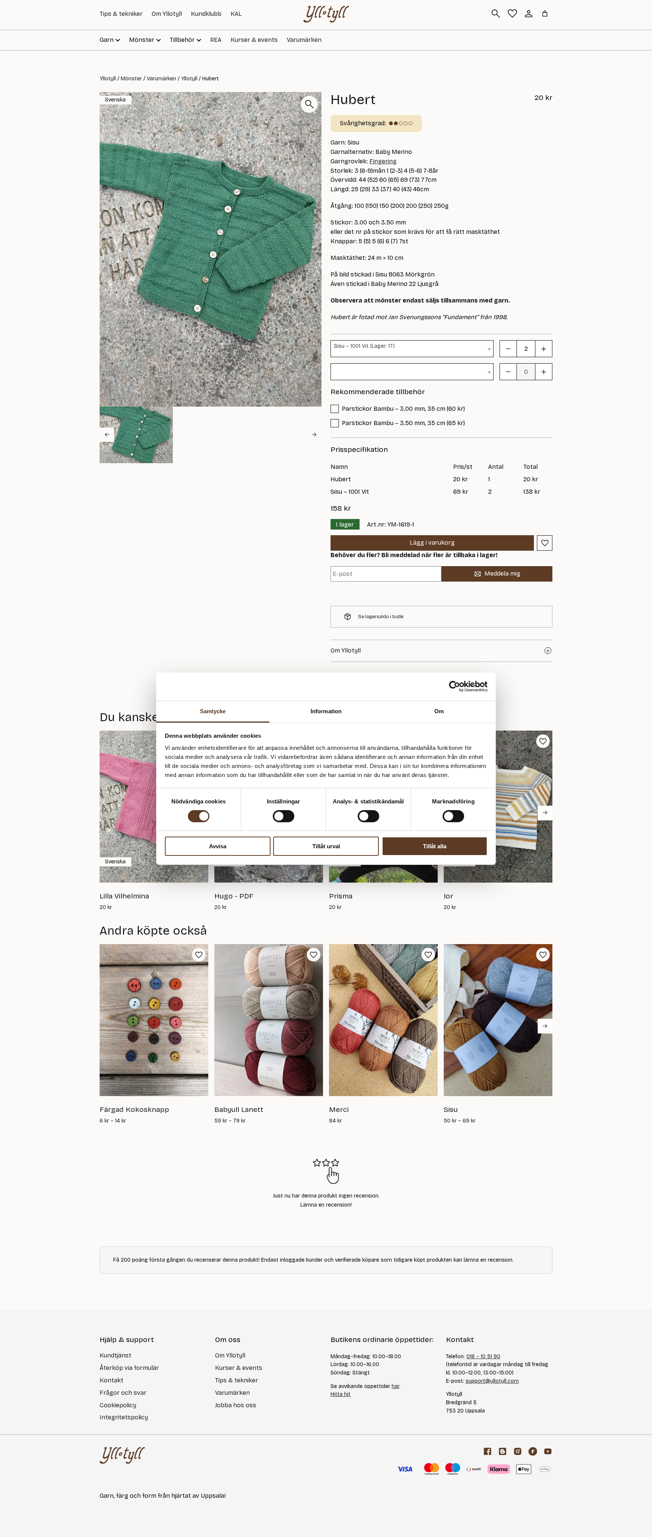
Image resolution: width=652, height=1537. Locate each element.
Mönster (131, 78)
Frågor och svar (123, 1392)
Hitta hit (341, 1394)
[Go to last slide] (107, 434)
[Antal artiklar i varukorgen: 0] (544, 13)
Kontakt (111, 1380)
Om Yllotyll (167, 13)
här (395, 1386)
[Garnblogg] (502, 1451)
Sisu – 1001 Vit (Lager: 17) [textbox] (364, 346)
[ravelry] (532, 1451)
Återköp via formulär (129, 1367)
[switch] (283, 816)
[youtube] (547, 1451)
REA (215, 39)
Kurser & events (254, 39)
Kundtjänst (115, 1355)
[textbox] (412, 367)
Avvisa (217, 846)
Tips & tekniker (121, 13)
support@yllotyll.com (492, 1381)
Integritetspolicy (124, 1417)
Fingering (383, 161)
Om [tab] (439, 711)
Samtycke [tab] (213, 711)
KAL (236, 13)
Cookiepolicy (118, 1405)
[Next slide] (314, 434)
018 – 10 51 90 (483, 1356)
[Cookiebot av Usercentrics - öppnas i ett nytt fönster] (454, 686)
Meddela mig (502, 573)
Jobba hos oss (235, 1405)
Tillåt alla (434, 846)
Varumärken (304, 39)
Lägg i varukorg (432, 542)
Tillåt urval (326, 846)
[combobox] (412, 348)
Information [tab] (326, 711)
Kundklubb (206, 13)
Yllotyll (108, 78)
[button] (136, 435)
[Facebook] (487, 1451)
